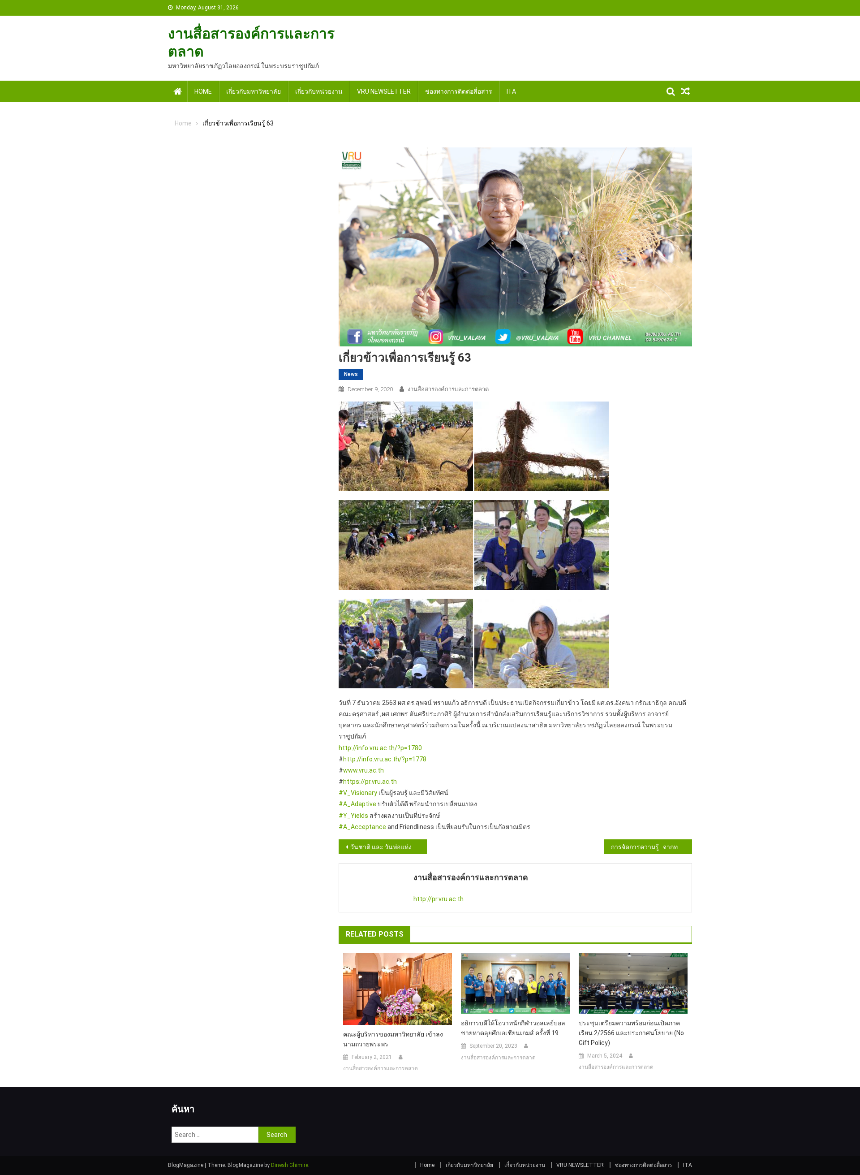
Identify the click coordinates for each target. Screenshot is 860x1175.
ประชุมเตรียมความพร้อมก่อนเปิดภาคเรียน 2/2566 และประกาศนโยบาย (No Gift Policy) (631, 1032)
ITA (511, 91)
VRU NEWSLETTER (384, 91)
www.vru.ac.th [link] (363, 770)
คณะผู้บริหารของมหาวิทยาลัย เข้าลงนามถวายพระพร (393, 1039)
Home (203, 91)
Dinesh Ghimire (289, 1165)
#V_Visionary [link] (358, 792)
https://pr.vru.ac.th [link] (370, 781)
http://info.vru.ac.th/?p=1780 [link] (380, 748)
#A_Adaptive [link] (357, 804)
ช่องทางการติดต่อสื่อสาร (458, 91)
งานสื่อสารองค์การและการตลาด (448, 389)
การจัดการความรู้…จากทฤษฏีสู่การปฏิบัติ (651, 847)
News (351, 374)
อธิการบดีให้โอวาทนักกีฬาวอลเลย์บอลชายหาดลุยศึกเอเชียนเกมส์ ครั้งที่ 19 (513, 1028)
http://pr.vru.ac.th (438, 899)
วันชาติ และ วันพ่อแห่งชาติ (387, 847)
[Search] (670, 91)
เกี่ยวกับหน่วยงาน (319, 91)
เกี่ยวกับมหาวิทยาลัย (253, 91)
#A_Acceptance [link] (362, 826)
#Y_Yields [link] (353, 815)
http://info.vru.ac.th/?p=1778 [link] (384, 759)
